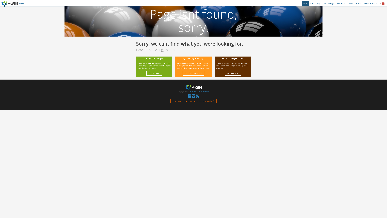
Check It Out (154, 73)
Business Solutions (354, 4)
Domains (340, 4)
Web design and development (199, 92)
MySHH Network (370, 4)
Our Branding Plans (193, 73)
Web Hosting (328, 4)
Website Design (315, 4)
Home (305, 4)
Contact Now (232, 73)
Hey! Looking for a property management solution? (193, 101)
